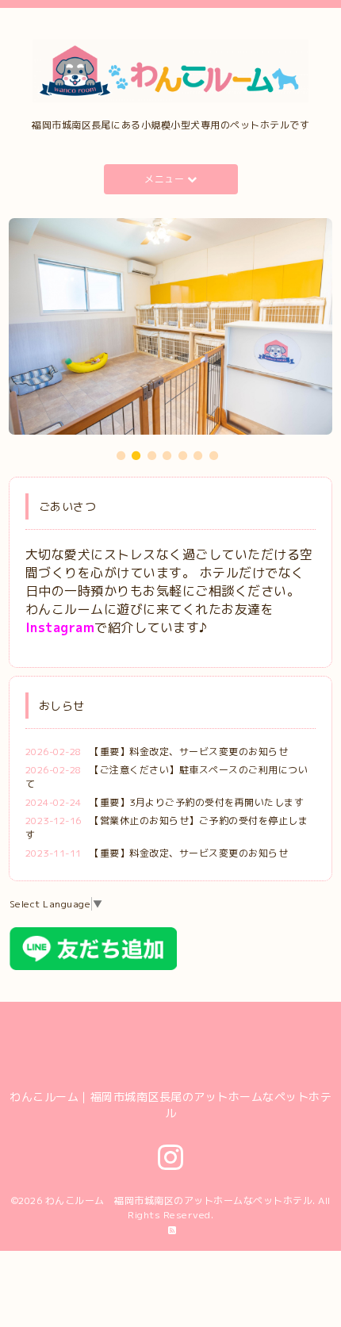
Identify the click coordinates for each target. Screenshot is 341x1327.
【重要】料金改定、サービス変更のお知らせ (189, 751)
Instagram (60, 627)
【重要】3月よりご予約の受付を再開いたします (197, 802)
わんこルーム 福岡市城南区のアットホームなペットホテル (179, 1200)
